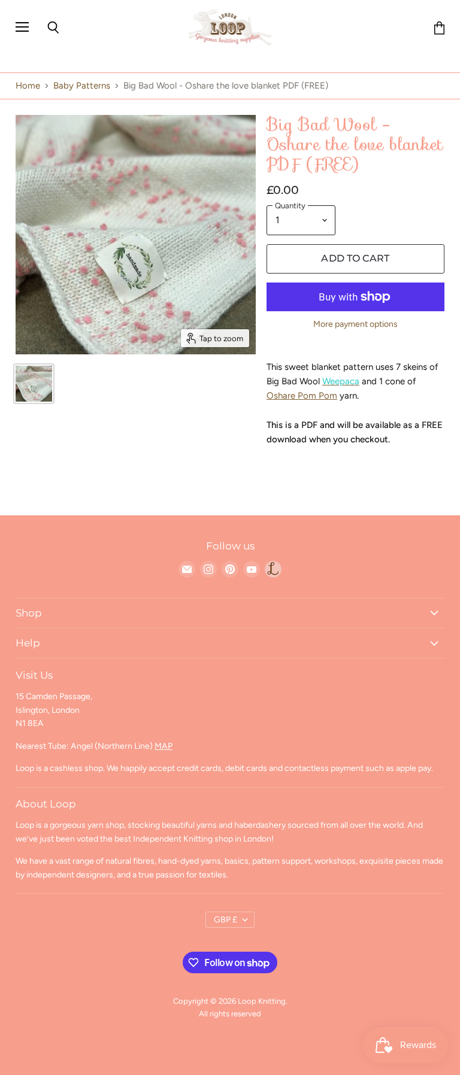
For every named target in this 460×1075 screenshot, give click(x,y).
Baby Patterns (81, 86)
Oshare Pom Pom (302, 395)
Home (28, 86)
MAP (163, 746)
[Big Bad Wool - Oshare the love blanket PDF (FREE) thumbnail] (33, 384)
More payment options (355, 324)
